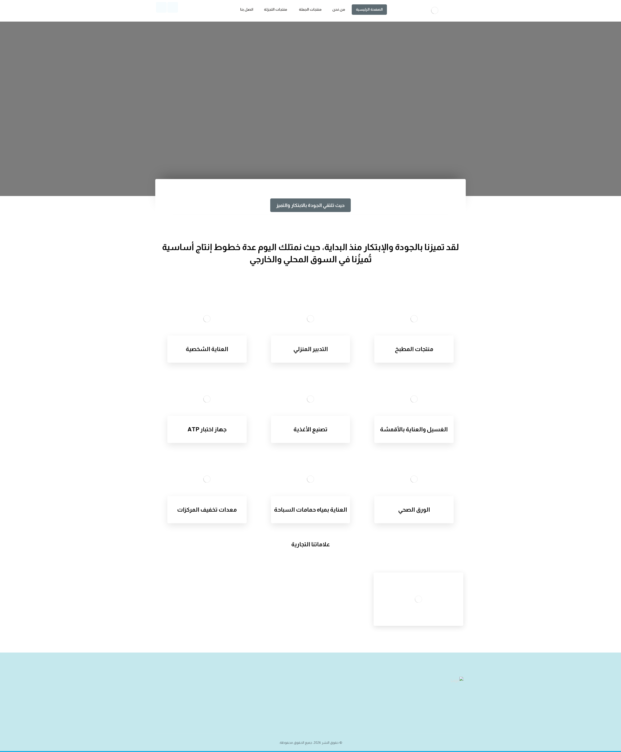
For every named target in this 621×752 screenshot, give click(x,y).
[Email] (439, 704)
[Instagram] (449, 704)
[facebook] (172, 7)
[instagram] (161, 7)
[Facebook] (458, 704)
